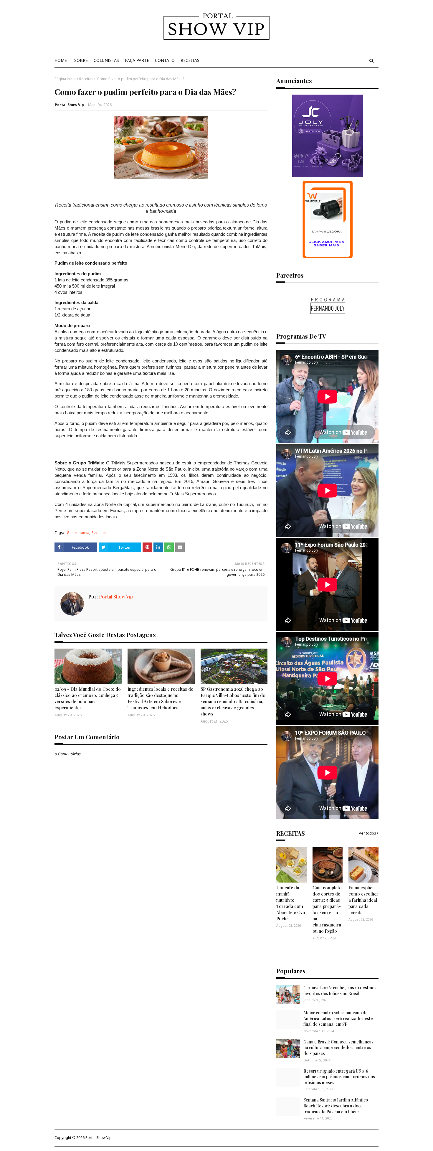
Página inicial (65, 78)
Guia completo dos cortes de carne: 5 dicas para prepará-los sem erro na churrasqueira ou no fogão (327, 909)
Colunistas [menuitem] (106, 60)
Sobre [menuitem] (81, 60)
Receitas (86, 78)
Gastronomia (78, 532)
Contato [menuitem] (165, 60)
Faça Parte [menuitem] (137, 60)
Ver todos (367, 833)
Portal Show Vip (69, 104)
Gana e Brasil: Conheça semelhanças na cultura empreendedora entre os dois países (338, 1047)
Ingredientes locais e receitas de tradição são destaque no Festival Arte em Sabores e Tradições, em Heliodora (160, 698)
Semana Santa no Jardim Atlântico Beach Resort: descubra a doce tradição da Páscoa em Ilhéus (335, 1105)
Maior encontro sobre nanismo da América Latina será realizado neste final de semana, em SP (338, 1018)
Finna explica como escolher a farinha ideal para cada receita (363, 900)
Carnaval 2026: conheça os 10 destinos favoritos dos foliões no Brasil (339, 990)
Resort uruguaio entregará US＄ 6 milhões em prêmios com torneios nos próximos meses (339, 1076)
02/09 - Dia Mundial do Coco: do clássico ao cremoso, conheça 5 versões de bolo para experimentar (87, 698)
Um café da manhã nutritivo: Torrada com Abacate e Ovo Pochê (290, 903)
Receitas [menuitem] (190, 60)
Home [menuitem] (60, 60)
